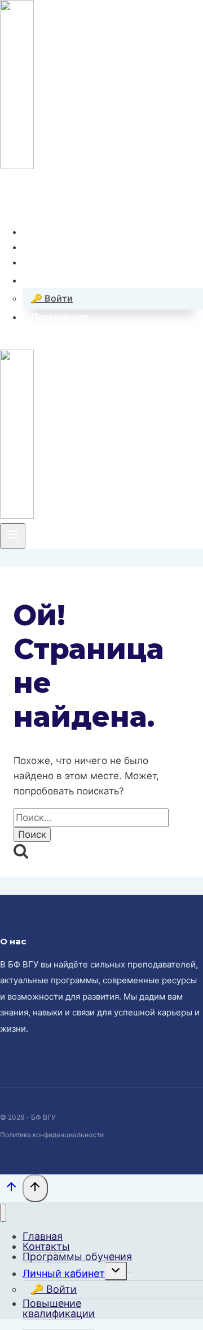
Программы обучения (83, 262)
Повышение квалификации (59, 1308)
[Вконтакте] (8, 198)
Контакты (54, 247)
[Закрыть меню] (3, 1213)
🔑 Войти (52, 298)
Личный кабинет (64, 1273)
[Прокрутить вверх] (11, 1189)
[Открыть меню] (12, 535)
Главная (50, 231)
